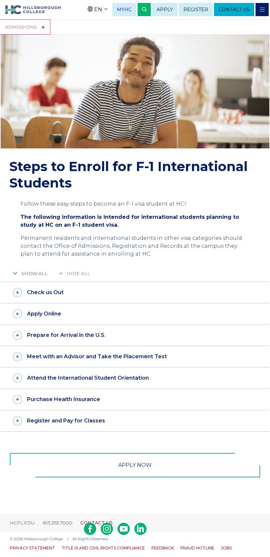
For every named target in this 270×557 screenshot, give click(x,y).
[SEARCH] (144, 9)
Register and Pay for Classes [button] (66, 421)
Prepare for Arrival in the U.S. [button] (66, 335)
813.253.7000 (57, 523)
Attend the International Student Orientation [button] (88, 378)
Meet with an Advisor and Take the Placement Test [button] (97, 356)
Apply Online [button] (44, 314)
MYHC (124, 10)
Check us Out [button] (45, 292)
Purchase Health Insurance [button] (63, 399)
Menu (262, 9)
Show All (34, 273)
